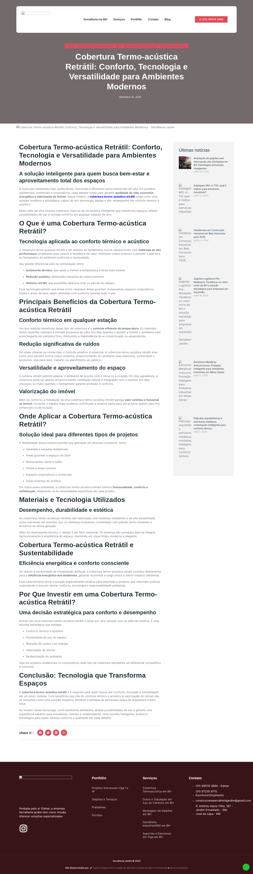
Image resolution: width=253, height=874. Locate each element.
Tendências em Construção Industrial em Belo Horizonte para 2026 (209, 233)
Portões (97, 815)
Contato (153, 19)
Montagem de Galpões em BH (157, 812)
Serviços (119, 19)
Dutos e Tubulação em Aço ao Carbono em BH (158, 801)
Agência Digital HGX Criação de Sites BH (114, 867)
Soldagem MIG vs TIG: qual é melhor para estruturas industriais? (210, 189)
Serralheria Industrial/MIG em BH (156, 823)
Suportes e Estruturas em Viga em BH (157, 835)
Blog (168, 19)
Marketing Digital (179, 867)
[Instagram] (23, 828)
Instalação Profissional (141, 46)
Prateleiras (99, 807)
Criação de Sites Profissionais (151, 867)
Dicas (118, 46)
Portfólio (136, 19)
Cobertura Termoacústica (95, 46)
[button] (40, 733)
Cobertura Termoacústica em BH (157, 789)
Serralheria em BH (95, 19)
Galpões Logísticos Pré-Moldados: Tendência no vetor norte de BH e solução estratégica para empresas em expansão (211, 285)
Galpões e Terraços (104, 799)
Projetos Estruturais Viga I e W (110, 789)
